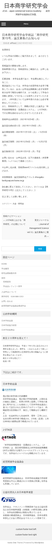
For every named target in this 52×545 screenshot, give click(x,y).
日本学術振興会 (8, 330)
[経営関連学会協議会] (8, 474)
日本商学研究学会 (26, 5)
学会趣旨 (5, 269)
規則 (3, 278)
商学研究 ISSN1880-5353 (12, 296)
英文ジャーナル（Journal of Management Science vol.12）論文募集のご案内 (38, 228)
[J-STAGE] (8, 441)
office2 (13, 43)
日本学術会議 (7, 321)
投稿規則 (7, 282)
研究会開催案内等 (8, 273)
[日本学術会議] (8, 392)
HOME (4, 264)
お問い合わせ (7, 301)
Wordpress (39, 543)
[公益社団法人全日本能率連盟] (8, 503)
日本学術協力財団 (8, 325)
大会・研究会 (18, 204)
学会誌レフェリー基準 (12, 286)
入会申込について (8, 292)
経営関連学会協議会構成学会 (13, 306)
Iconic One (12, 543)
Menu (26, 24)
